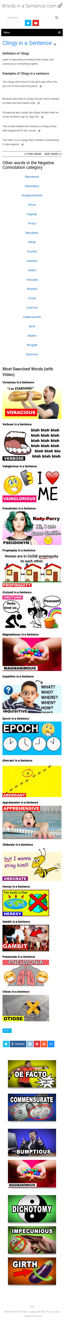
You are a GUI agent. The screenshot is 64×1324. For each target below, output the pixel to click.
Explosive (32, 354)
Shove (32, 205)
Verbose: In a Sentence (17, 424)
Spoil (32, 326)
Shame (31, 335)
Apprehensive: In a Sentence (20, 802)
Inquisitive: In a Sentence (18, 676)
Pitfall (32, 242)
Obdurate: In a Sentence (17, 844)
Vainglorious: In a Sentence (19, 466)
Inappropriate (32, 317)
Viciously (32, 279)
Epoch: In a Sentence (15, 718)
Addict (32, 270)
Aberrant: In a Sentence (17, 760)
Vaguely (32, 214)
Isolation (31, 261)
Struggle (32, 345)
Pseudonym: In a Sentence (19, 508)
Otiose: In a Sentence (15, 991)
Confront (32, 307)
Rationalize (32, 186)
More (6, 1031)
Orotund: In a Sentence (17, 592)
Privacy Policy (53, 1312)
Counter (32, 251)
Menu (7, 32)
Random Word (34, 1316)
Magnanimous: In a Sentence (20, 634)
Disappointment (32, 195)
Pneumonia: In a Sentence (18, 956)
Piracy (32, 223)
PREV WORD (34, 154)
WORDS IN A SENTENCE (16, 1312)
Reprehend (32, 177)
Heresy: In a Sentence (16, 886)
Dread (32, 298)
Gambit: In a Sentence (16, 921)
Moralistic (31, 233)
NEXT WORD (52, 154)
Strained (32, 289)
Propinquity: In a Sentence (18, 550)
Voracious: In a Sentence (18, 382)
